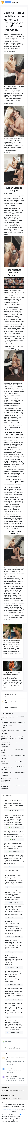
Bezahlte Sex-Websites (21, 737)
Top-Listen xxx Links (20, 785)
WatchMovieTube (17, 936)
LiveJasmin (16, 866)
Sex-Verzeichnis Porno (20, 755)
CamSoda (16, 851)
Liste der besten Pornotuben (20, 767)
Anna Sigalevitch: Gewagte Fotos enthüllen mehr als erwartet (12, 673)
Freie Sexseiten (5, 1087)
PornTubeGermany (16, 887)
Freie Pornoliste (18, 761)
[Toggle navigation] (25, 2)
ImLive (16, 839)
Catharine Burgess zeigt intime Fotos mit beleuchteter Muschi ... (12, 641)
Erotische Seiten (17, 1098)
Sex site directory (6, 1098)
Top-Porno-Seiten (19, 749)
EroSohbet (16, 827)
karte (12, 2)
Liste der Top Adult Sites (7, 1095)
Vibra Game (16, 810)
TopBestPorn (17, 984)
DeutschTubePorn (16, 1032)
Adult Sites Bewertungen (20, 778)
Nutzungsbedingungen (9, 1109)
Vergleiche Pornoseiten (21, 730)
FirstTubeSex (16, 967)
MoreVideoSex (16, 1000)
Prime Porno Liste (21, 716)
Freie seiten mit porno (21, 723)
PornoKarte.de (17, 1115)
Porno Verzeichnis (20, 743)
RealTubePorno (16, 952)
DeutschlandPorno (16, 1017)
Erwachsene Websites (20, 772)
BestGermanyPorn (16, 917)
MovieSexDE (16, 902)
